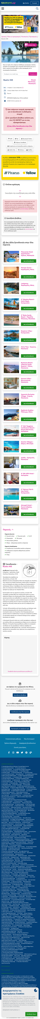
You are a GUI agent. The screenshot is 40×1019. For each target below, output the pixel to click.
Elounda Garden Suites (31, 896)
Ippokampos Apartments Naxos (8, 917)
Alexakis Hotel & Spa (23, 874)
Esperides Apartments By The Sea (8, 867)
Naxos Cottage (26, 925)
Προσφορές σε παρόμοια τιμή (20, 728)
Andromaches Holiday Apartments (27, 908)
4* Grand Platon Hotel (26, 780)
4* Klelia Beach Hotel (6, 784)
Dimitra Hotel (20, 942)
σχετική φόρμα (25, 208)
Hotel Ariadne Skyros (6, 925)
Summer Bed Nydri (17, 936)
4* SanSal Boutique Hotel (21, 880)
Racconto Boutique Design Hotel (8, 846)
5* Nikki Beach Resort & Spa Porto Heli (9, 811)
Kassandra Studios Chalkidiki (22, 958)
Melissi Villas (4, 914)
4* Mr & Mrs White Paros (31, 866)
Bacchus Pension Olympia (20, 852)
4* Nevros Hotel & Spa (6, 869)
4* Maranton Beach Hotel (7, 781)
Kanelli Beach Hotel (5, 789)
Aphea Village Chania (28, 946)
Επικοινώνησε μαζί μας (13, 739)
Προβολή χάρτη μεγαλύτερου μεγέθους (19, 671)
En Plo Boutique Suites (6, 907)
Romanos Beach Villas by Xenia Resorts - (27, 365)
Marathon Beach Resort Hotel (8, 843)
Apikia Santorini (16, 907)
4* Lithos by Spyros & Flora (20, 911)
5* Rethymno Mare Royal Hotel (25, 926)
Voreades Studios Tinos (6, 957)
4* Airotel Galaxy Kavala (21, 814)
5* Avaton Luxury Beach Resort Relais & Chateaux (12, 949)
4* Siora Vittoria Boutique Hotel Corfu (9, 828)
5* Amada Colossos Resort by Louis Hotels (10, 943)
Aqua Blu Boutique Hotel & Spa (17, 901)
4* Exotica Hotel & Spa (28, 777)
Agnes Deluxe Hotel (5, 871)
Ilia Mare (14, 869)
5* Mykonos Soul (5, 910)
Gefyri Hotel (32, 877)
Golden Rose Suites (5, 834)
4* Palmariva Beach (5, 793)
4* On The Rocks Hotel (17, 925)
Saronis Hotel (27, 833)
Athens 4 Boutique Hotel (7, 872)
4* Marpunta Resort (19, 804)
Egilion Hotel (4, 822)
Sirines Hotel (16, 816)
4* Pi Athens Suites (5, 866)
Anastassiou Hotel (15, 857)
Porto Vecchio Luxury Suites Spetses (9, 951)
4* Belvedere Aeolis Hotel (14, 848)
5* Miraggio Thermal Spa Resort (17, 819)
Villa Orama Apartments (30, 871)
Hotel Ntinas (24, 834)
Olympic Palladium (28, 913)
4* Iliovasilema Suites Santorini (14, 827)
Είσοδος (26, 3)
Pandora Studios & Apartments (8, 948)
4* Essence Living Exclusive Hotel (8, 863)
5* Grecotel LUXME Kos (6, 769)
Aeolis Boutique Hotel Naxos (7, 814)
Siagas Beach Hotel (5, 790)
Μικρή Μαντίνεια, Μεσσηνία (32, 81)
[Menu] (2, 8)
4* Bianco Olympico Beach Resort (8, 775)
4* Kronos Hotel (26, 784)
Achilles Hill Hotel (26, 822)
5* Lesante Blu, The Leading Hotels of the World (24, 919)
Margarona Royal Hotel (27, 802)
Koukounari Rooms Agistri (14, 849)
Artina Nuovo (14, 887)
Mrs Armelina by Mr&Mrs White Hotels (23, 923)
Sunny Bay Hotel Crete (24, 851)
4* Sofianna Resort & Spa (6, 939)
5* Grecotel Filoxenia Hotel (7, 768)
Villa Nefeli (17, 886)
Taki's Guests (17, 955)
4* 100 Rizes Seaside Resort (7, 824)
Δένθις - (28, 458)
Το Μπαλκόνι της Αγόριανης (25, 836)
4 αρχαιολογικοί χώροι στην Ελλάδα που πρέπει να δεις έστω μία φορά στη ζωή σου (18, 987)
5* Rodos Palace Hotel (19, 805)
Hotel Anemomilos (5, 963)
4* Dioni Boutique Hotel (6, 816)
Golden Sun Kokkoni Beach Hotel (24, 796)
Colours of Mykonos (14, 908)
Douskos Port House (30, 819)
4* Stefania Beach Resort (6, 801)
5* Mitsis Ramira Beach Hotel (28, 886)
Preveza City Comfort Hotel (18, 871)
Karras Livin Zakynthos (6, 934)
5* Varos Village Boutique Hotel (8, 913)
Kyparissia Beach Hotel (25, 857)
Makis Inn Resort (5, 892)
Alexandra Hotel (32, 855)
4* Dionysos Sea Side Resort (7, 923)
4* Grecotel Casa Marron (20, 768)
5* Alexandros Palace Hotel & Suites (9, 898)
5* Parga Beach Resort (26, 858)
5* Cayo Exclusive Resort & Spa (8, 878)
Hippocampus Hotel (15, 893)
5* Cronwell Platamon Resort (7, 774)
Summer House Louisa (6, 875)
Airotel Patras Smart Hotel (19, 830)
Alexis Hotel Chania (5, 899)
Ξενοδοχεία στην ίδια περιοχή (20, 712)
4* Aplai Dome (4, 896)
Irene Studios (29, 790)
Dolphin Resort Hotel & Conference (9, 940)
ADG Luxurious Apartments (15, 822)
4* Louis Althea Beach (18, 939)
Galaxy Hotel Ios (15, 864)
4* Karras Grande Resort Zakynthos (9, 813)
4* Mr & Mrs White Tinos (15, 795)
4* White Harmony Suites (7, 911)
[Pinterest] (26, 752)
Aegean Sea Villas (31, 910)
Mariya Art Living (5, 901)
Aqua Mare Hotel (16, 904)
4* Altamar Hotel (27, 801)
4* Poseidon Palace (5, 772)
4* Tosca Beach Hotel (17, 777)
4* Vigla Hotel (20, 917)
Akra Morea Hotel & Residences (8, 796)
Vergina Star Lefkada (22, 863)
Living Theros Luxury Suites (25, 898)
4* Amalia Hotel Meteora (27, 820)
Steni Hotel (17, 860)
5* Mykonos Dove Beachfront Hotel (18, 910)
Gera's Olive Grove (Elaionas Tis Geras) (24, 843)
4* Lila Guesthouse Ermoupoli (8, 958)
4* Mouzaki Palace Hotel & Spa (18, 789)
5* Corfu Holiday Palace (30, 787)
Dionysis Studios (32, 831)
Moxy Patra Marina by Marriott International (23, 808)
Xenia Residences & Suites (21, 920)
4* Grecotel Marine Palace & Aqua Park (21, 769)
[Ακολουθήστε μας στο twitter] (22, 752)
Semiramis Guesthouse (6, 830)
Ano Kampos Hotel (5, 874)
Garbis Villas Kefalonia (28, 825)
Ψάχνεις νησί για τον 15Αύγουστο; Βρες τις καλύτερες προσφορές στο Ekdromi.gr (19, 985)
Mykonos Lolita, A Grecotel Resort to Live (10, 937)
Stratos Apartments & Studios (7, 880)
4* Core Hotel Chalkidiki (31, 846)
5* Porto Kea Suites (20, 878)
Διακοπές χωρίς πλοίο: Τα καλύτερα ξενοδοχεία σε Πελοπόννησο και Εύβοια (18, 977)
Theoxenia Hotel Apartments (7, 792)
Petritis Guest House (6, 864)
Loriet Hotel (4, 849)
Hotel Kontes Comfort (6, 904)
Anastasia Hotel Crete (29, 942)
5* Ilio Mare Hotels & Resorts (7, 778)
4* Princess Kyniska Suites (7, 852)
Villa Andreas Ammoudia (7, 861)
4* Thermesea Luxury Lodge (7, 886)
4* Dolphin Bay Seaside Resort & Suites (25, 786)
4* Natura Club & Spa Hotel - (27, 491)
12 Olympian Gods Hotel (27, 795)
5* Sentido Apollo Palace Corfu (8, 889)
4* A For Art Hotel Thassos (7, 837)
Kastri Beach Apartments (26, 955)
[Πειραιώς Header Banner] (20, 24)
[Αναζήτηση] (37, 8)
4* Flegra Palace (27, 884)
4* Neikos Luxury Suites (6, 825)
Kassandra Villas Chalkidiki (7, 960)
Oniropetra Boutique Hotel (24, 813)
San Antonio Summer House (27, 860)
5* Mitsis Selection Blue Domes (16, 883)
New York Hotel (31, 880)
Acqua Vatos (17, 858)
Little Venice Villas (25, 937)
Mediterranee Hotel (22, 855)
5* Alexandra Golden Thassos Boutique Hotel (11, 817)
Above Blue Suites (27, 817)
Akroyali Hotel (23, 811)
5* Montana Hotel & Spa (16, 772)
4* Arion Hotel (4, 783)
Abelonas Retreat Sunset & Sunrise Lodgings (11, 945)
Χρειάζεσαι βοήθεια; (20, 695)
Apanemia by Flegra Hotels (7, 810)
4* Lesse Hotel (27, 793)
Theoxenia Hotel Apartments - (27, 253)
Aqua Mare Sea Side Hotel (27, 848)
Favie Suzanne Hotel (27, 807)
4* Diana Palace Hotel (15, 820)
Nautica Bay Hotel (20, 774)
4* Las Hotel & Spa (5, 857)
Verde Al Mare (30, 875)
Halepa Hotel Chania (28, 917)
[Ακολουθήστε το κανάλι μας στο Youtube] (18, 752)
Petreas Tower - (27, 268)
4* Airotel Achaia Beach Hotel (22, 778)
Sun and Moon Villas (18, 861)
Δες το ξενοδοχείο (29, 261)
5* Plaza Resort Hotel (6, 884)
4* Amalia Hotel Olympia (7, 808)
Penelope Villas (4, 908)
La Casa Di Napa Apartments (7, 860)
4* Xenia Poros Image (17, 784)
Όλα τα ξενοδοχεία (5, 966)
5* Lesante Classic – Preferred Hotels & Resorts (11, 929)
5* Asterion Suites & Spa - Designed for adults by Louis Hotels (14, 902)
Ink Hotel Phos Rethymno (26, 943)
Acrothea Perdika (5, 842)
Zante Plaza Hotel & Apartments (8, 786)
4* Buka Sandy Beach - (28, 317)
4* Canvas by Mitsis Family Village (8, 895)
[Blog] (31, 752)
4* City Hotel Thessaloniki (7, 831)
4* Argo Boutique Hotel (17, 884)
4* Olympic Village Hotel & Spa (17, 787)
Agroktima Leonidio (26, 827)
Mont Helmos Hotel (17, 825)
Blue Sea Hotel (31, 810)
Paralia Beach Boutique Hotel (20, 831)
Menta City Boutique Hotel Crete (8, 931)
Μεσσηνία (24, 36)
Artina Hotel (4, 848)
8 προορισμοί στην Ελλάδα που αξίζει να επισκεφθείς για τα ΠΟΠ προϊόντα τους (18, 979)
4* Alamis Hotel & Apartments (18, 866)
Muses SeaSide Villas (30, 805)
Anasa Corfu (12, 892)
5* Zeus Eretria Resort (6, 777)
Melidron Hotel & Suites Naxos (24, 867)
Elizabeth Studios (17, 802)
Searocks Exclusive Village (20, 837)
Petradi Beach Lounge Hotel (26, 914)
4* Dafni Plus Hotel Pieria (22, 932)
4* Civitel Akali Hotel (30, 899)
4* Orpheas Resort (5, 928)
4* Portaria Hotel (5, 820)
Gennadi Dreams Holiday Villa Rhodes (21, 957)
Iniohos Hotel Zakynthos (6, 919)
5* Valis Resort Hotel (24, 771)
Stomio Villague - (27, 443)
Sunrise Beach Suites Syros (19, 922)
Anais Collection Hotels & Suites (21, 872)
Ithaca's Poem (31, 842)
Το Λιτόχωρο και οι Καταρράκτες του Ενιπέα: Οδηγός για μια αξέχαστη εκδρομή (18, 980)
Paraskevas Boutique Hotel (22, 889)
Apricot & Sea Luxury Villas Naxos (20, 934)
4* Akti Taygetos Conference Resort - (28, 428)
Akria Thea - (28, 348)
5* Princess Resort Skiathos (15, 845)
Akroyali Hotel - (26, 507)
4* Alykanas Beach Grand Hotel (18, 790)
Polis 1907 (19, 931)
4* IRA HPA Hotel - (27, 474)
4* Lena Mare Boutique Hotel (17, 899)
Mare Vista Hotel (5, 795)
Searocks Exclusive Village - (27, 396)
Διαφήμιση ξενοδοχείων (27, 743)
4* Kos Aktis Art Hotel (26, 893)
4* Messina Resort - (28, 301)
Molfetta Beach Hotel (26, 907)
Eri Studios (19, 892)
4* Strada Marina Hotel (14, 905)
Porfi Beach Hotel (15, 928)
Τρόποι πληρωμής (10, 743)
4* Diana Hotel (30, 824)
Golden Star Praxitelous (16, 807)
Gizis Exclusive (27, 883)
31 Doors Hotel (14, 874)
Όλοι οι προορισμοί (13, 36)
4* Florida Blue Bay (13, 783)
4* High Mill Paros (5, 807)
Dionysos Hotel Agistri (26, 904)
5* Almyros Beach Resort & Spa (30, 892)
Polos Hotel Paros (27, 881)
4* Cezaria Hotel (5, 819)
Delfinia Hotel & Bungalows (7, 920)
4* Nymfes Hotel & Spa (6, 802)
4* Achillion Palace (5, 881)
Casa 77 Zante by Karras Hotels (21, 877)
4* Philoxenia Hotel (18, 801)
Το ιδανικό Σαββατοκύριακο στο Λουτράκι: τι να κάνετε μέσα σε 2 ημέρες (17, 976)
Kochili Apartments (15, 834)
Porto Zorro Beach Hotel (16, 793)
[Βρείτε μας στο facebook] (9, 752)
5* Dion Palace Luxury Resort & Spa (22, 781)
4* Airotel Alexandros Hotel (7, 854)
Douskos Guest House (25, 905)
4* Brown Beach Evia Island (22, 792)
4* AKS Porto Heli (16, 780)
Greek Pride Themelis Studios (27, 864)
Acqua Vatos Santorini (17, 833)
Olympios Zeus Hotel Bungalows (25, 869)
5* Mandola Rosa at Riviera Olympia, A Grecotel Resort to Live (15, 766)
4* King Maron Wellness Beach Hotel (9, 851)
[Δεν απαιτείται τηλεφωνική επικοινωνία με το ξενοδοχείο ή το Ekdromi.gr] (20, 101)
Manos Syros (33, 839)
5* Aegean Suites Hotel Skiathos (8, 932)
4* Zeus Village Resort (21, 948)
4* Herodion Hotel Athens (22, 961)
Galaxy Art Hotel (21, 846)
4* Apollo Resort (31, 920)
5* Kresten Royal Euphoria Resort (25, 895)
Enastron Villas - (27, 332)
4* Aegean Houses (17, 916)
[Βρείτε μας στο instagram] (13, 752)
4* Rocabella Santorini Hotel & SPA (17, 896)
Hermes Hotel (4, 883)
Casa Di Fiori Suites (26, 916)
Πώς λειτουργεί (29, 739)
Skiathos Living (4, 845)
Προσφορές (33, 36)
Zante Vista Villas (22, 940)
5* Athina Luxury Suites (16, 881)
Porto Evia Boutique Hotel (7, 805)
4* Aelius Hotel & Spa (24, 828)
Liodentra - (27, 284)
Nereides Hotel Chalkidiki (7, 955)
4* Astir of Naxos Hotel (14, 914)
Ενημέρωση (33, 74)
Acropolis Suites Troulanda (7, 877)
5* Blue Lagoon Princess (24, 783)
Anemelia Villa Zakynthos (28, 936)
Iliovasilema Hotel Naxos (31, 922)
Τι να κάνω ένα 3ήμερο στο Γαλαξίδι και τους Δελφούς (13, 982)
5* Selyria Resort (5, 787)
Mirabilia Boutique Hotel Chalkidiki (18, 842)
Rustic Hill (7, 566)
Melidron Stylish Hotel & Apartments (22, 960)
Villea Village (4, 905)
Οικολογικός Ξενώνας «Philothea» (22, 839)
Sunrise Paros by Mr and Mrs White (9, 926)
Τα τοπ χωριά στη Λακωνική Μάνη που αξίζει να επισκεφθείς (14, 983)
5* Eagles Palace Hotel (6, 916)
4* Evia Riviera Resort (6, 780)
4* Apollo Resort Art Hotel (7, 839)
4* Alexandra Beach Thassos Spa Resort (24, 840)
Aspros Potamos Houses (6, 936)
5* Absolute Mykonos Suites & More (9, 836)
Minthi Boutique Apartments (7, 840)
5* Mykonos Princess (23, 887)
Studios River (30, 852)
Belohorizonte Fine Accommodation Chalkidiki (11, 946)
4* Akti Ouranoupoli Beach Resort (9, 855)
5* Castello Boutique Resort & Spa (8, 890)
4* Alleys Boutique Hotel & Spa (8, 961)
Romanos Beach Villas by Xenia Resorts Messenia (12, 954)
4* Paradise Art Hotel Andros (7, 798)
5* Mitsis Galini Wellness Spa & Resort (9, 771)
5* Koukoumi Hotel (5, 887)
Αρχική (3, 36)
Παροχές (7, 529)
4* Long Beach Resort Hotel (31, 774)
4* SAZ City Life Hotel (30, 804)
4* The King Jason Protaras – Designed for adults (12, 952)
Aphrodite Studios (19, 854)
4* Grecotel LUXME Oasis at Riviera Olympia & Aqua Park (14, 799)
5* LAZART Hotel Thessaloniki (19, 875)
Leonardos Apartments (20, 824)
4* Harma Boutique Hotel (23, 890)
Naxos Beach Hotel (5, 893)
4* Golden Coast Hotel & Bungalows (25, 775)
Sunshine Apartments (6, 833)
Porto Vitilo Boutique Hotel (7, 804)
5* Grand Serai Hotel (27, 772)
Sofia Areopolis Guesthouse (30, 954)
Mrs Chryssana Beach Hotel (21, 810)
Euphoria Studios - (27, 411)
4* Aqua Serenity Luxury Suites (8, 942)
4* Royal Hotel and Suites (7, 858)
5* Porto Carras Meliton (31, 789)
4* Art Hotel (20, 913)
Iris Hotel (3, 827)
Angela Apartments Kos (6, 922)
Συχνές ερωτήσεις (20, 747)
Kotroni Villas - (26, 380)
